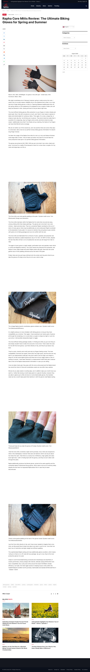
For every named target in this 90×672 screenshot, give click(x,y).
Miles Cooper (11, 14)
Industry (38, 6)
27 (74, 67)
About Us (50, 669)
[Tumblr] (4, 48)
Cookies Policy (77, 669)
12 (71, 62)
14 (78, 62)
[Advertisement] (32, 32)
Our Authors (85, 669)
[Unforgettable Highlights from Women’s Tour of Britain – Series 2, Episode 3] (45, 610)
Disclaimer (63, 669)
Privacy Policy (70, 669)
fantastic (36, 584)
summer (14, 586)
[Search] (86, 6)
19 (71, 65)
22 (82, 65)
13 (74, 62)
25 (67, 67)
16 (85, 62)
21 (78, 65)
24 (64, 67)
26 (71, 67)
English (66, 26)
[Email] (4, 45)
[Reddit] (4, 52)
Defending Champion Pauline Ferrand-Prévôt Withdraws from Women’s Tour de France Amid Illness (15, 623)
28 (78, 67)
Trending (56, 6)
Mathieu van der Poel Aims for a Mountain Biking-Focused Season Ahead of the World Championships (14, 648)
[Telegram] (4, 58)
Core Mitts (17, 584)
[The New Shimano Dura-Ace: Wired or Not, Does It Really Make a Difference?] (45, 635)
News (44, 6)
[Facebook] (4, 33)
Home (32, 6)
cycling (23, 584)
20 (74, 65)
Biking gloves (6, 584)
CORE (12, 584)
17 (64, 65)
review (4, 586)
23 (85, 65)
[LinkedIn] (4, 39)
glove (41, 584)
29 (82, 67)
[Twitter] (4, 36)
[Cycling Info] (6, 6)
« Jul (63, 72)
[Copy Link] (4, 64)
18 (67, 65)
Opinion (50, 6)
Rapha (54, 584)
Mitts (45, 584)
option (50, 584)
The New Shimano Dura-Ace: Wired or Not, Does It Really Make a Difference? (44, 647)
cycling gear (30, 584)
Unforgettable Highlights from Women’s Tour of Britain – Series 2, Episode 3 (26, 1)
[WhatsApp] (4, 61)
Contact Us (56, 669)
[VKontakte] (4, 55)
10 (64, 62)
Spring (9, 586)
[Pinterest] (4, 42)
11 (67, 62)
